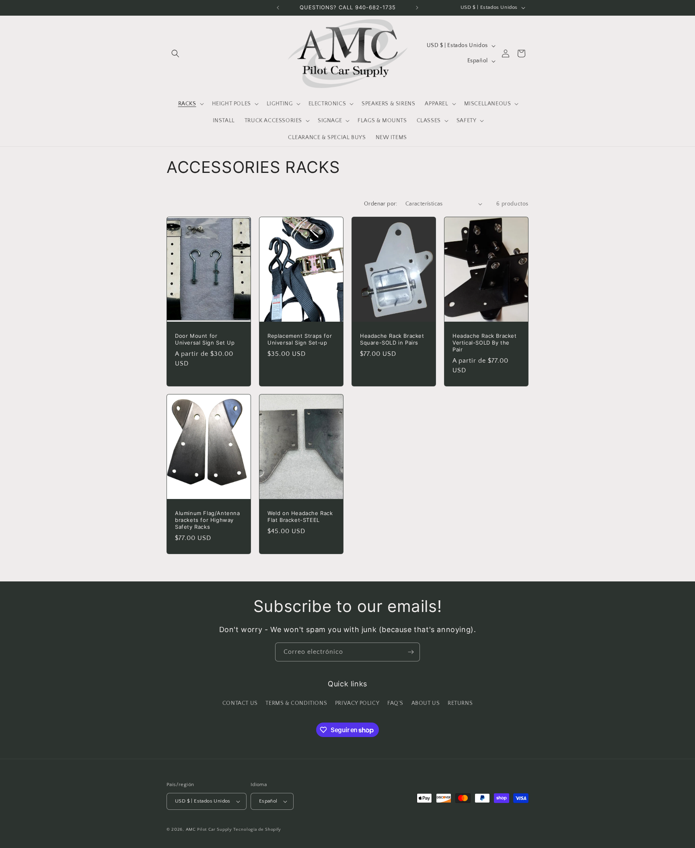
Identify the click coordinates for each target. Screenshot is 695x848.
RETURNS (460, 703)
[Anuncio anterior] (278, 7)
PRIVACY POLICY (357, 703)
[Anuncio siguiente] (417, 7)
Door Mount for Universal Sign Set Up (205, 339)
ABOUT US (425, 703)
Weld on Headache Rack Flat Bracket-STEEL (300, 516)
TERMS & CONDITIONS (296, 703)
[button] (175, 53)
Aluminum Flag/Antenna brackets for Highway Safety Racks (207, 520)
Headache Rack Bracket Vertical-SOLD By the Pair (484, 343)
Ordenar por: (380, 204)
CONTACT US (240, 703)
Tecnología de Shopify (257, 829)
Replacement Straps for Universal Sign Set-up (299, 339)
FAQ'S (395, 703)
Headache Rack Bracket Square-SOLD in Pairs (392, 339)
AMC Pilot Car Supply (209, 829)
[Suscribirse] (410, 652)
